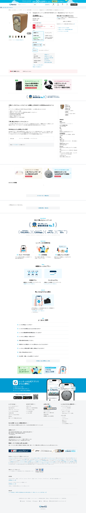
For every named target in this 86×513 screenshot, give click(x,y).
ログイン (48, 4)
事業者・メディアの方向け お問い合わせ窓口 (18, 443)
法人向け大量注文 (74, 4)
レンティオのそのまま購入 (13, 411)
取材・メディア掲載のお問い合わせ (15, 418)
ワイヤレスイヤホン (52, 459)
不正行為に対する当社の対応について (55, 498)
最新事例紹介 (64, 421)
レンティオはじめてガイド (13, 406)
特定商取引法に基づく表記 (23, 498)
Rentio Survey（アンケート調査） (68, 413)
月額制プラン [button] (46, 54)
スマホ (35, 460)
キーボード (25, 460)
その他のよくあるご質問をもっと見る (43, 360)
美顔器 (26, 461)
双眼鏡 (26, 459)
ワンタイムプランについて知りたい (50, 283)
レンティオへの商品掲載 (66, 407)
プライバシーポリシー (34, 498)
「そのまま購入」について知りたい (38, 310)
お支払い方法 (28, 406)
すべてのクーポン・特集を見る (43, 195)
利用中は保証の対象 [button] (48, 62)
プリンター (21, 460)
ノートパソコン (14, 460)
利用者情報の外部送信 (42, 498)
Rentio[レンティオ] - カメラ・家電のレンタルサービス (19, 456)
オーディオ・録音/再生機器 (24, 138)
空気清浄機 (43, 460)
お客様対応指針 (64, 498)
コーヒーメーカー (46, 461)
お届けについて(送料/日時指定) (32, 407)
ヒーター (68, 461)
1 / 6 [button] (30, 33)
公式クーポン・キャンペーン (14, 409)
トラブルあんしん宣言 (30, 409)
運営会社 (10, 416)
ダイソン (65, 460)
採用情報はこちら (12, 480)
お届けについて (12, 429)
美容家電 (30, 461)
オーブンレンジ (41, 461)
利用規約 (29, 498)
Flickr (41, 501)
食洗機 (37, 461)
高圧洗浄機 (71, 461)
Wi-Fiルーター (32, 460)
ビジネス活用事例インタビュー (67, 423)
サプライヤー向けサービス (66, 406)
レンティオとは (12, 404)
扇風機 (65, 461)
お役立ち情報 (63, 415)
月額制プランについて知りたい (29, 283)
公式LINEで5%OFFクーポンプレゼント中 (58, 501)
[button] (27, 13)
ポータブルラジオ (34, 138)
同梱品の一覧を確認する (37, 66)
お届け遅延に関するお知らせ (7, 7)
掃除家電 (12, 461)
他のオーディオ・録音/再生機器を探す (66, 29)
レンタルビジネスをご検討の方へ (68, 404)
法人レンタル (74, 459)
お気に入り (59, 17)
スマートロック (58, 459)
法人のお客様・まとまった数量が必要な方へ (18, 423)
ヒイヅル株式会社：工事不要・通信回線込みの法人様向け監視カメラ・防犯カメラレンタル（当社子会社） (27, 492)
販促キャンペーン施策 (66, 411)
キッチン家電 (53, 461)
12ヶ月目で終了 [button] (47, 60)
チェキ (36, 459)
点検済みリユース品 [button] (48, 56)
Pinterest (46, 501)
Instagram (36, 501)
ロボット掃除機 (61, 460)
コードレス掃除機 (73, 460)
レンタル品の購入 (29, 411)
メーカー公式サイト (15, 144)
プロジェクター (39, 460)
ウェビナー (64, 417)
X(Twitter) (29, 501)
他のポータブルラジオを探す (64, 27)
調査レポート (64, 420)
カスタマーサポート (30, 404)
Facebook (23, 501)
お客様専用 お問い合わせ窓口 (15, 437)
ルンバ (56, 460)
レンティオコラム (65, 418)
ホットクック (34, 461)
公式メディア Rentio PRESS (14, 414)
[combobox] (27, 5)
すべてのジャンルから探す (63, 31)
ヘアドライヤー (22, 461)
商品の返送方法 (11, 407)
